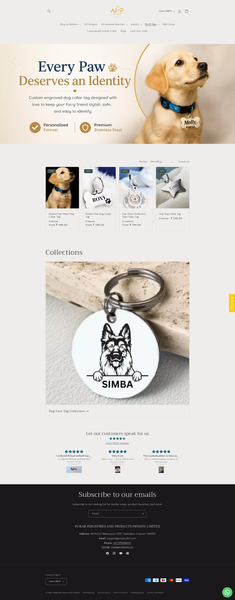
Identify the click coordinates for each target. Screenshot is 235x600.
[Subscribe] (142, 513)
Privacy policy (104, 593)
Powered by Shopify (71, 593)
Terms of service (120, 593)
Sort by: (143, 161)
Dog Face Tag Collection (67, 411)
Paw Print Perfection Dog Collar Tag (134, 215)
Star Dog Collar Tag (170, 214)
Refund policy (89, 593)
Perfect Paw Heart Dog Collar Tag (61, 215)
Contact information (155, 593)
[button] (49, 11)
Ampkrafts (57, 593)
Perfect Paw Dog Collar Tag (98, 215)
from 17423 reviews (117, 443)
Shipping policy (137, 593)
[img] (117, 438)
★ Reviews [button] (232, 303)
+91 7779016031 (122, 543)
